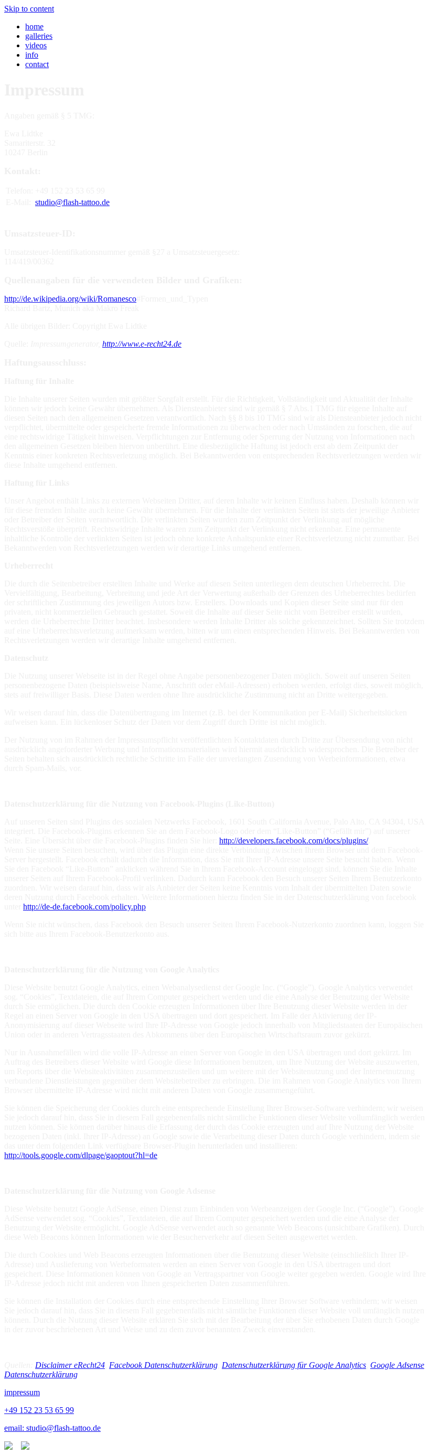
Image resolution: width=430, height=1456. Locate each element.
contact (37, 64)
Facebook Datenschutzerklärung (163, 1365)
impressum (22, 1392)
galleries (38, 35)
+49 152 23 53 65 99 (39, 1410)
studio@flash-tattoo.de (72, 202)
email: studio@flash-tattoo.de (52, 1427)
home (34, 26)
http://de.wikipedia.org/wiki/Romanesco (70, 298)
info (31, 54)
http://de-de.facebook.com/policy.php (84, 906)
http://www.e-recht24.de (141, 343)
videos (36, 45)
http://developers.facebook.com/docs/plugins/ (293, 840)
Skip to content (29, 8)
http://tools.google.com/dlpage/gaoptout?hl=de (80, 1155)
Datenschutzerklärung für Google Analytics (294, 1365)
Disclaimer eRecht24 (70, 1365)
